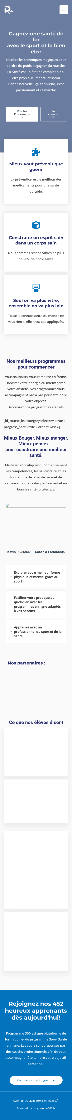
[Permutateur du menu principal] (64, 9)
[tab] (36, 576)
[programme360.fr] (8, 10)
